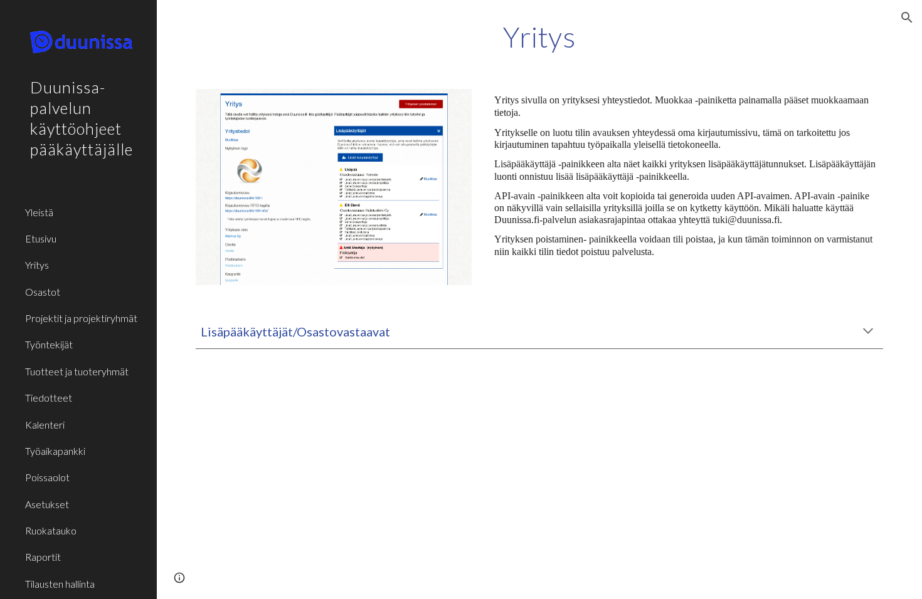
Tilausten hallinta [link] (60, 584)
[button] (907, 18)
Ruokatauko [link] (51, 530)
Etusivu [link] (40, 238)
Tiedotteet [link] (48, 398)
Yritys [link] (37, 265)
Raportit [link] (43, 557)
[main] (539, 37)
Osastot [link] (42, 292)
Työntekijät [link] (49, 344)
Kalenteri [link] (45, 424)
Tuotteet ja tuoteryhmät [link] (77, 371)
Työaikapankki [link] (55, 451)
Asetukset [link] (47, 504)
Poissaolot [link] (47, 477)
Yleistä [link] (39, 212)
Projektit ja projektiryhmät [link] (81, 318)
